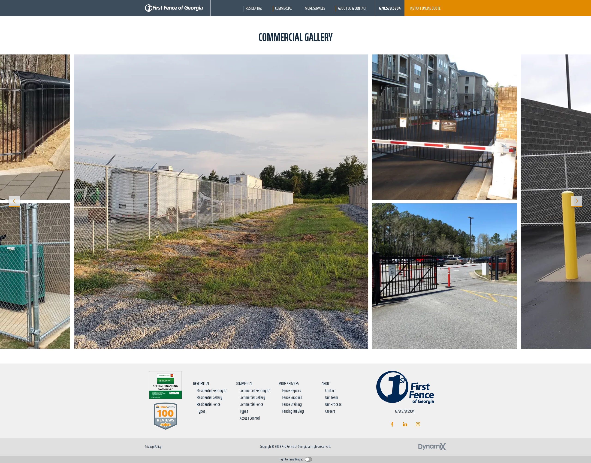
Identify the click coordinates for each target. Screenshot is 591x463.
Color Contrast (308, 459)
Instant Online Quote (425, 8)
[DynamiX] (432, 447)
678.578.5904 (390, 8)
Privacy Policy (153, 446)
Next (576, 201)
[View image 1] (221, 201)
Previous (14, 201)
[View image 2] (444, 127)
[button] (254, 8)
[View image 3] (444, 276)
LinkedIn (405, 424)
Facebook (392, 424)
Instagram (418, 424)
